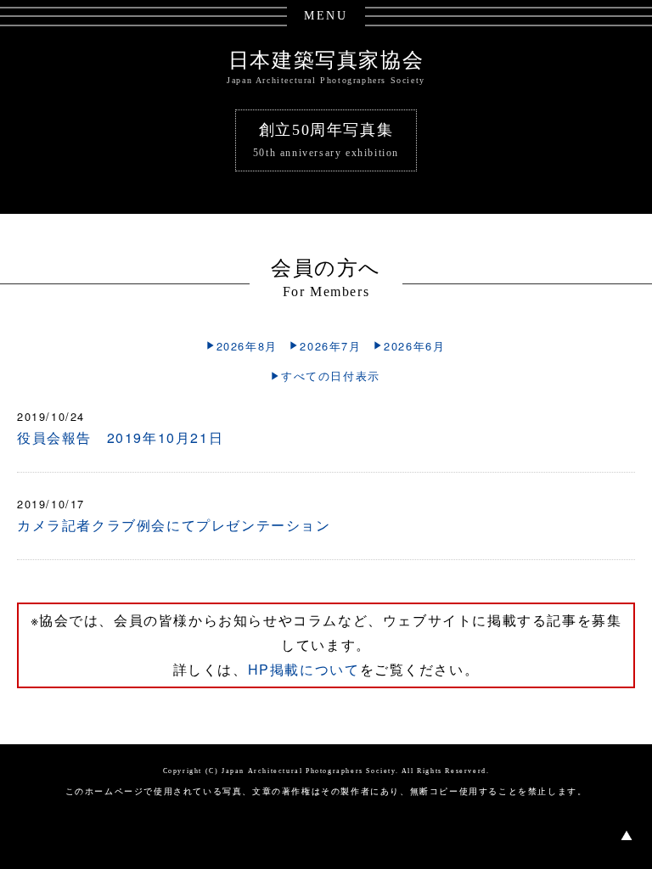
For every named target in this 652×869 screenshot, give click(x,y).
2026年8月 (247, 346)
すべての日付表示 (330, 375)
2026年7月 (330, 346)
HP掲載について (304, 669)
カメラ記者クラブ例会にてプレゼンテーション (174, 525)
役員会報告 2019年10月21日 (120, 437)
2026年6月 (414, 346)
